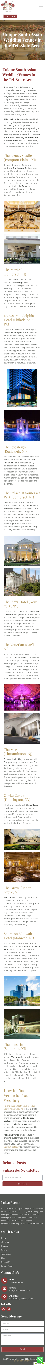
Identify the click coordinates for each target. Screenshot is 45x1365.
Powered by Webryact (22, 1361)
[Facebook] (3, 1309)
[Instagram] (8, 1309)
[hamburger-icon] (41, 6)
